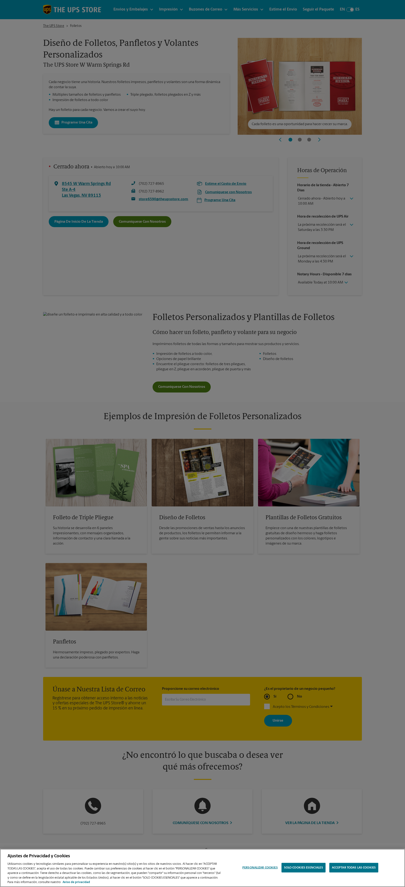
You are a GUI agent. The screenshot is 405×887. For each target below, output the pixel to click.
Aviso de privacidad (76, 882)
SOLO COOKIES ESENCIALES (303, 867)
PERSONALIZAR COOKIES (260, 867)
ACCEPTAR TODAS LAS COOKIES (354, 867)
